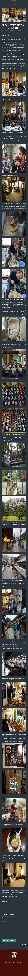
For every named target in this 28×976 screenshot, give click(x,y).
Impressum (14, 964)
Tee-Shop (12, 962)
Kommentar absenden (9, 940)
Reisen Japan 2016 (15, 32)
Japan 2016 (7, 32)
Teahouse (19, 966)
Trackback (4, 910)
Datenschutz (21, 962)
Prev (4, 944)
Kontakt (5, 962)
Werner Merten (15, 30)
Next (23, 944)
